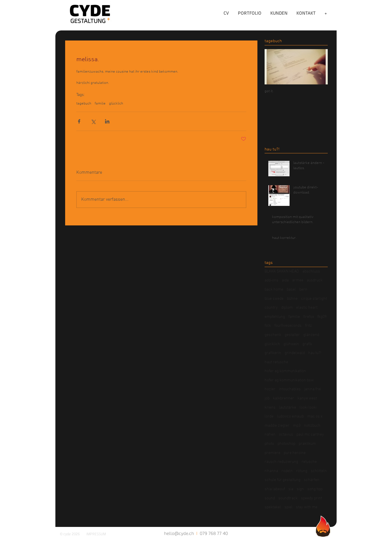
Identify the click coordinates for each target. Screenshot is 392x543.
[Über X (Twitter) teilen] (93, 121)
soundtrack (288, 498)
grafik (307, 344)
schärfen (311, 480)
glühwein (291, 344)
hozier (270, 389)
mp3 (296, 425)
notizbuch (312, 425)
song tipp (315, 489)
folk (268, 325)
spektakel (273, 507)
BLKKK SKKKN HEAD (282, 271)
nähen (270, 434)
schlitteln (319, 471)
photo (269, 443)
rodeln (287, 471)
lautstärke (287, 407)
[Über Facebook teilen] (79, 121)
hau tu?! (314, 353)
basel (291, 289)
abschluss (311, 271)
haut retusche (276, 362)
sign (300, 489)
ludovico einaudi (290, 416)
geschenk (273, 335)
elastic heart (306, 307)
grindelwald (295, 353)
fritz (308, 325)
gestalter (292, 335)
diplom (287, 307)
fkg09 (322, 316)
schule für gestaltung (282, 480)
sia (290, 489)
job (267, 398)
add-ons (271, 280)
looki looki (308, 407)
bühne (292, 298)
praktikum (307, 443)
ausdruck (315, 280)
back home (274, 289)
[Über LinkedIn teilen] (107, 121)
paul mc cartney (310, 434)
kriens (270, 407)
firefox (308, 316)
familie (100, 103)
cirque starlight (314, 298)
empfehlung (275, 316)
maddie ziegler (277, 425)
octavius (286, 434)
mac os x (314, 416)
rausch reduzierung (281, 461)
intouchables (290, 389)
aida (285, 280)
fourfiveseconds (288, 325)
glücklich (116, 103)
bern (303, 289)
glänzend (311, 335)
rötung (301, 471)
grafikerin (273, 353)
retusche (309, 461)
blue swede (274, 298)
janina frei (312, 389)
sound (270, 498)
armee (297, 280)
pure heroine (295, 453)
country (271, 307)
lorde (269, 416)
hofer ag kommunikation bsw (289, 380)
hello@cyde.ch (179, 533)
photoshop (286, 443)
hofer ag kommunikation (285, 371)
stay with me (306, 507)
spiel (288, 507)
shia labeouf (275, 489)
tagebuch (83, 103)
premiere (272, 453)
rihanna (271, 471)
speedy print (311, 498)
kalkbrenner (283, 398)
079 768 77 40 (214, 533)
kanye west (307, 398)
